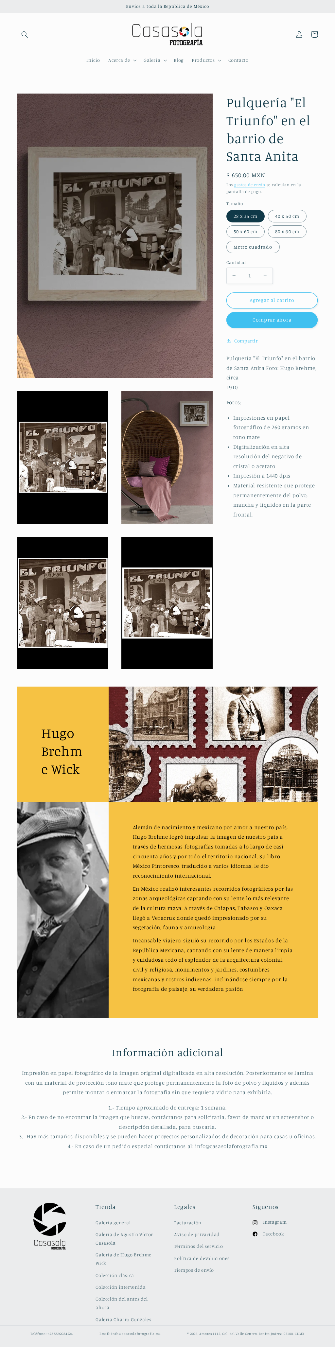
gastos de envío (249, 184)
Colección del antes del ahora (122, 1303)
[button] (24, 34)
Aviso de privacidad (197, 1234)
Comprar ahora (272, 320)
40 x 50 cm (287, 216)
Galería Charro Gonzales (123, 1319)
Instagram (275, 1222)
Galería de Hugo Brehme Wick (123, 1259)
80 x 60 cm (287, 231)
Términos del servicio (198, 1246)
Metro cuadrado (253, 247)
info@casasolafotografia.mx (136, 1334)
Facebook (273, 1233)
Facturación (188, 1222)
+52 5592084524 (60, 1334)
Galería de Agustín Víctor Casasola (124, 1239)
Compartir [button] (246, 340)
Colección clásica (115, 1275)
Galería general (113, 1222)
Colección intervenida (121, 1287)
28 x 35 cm (246, 216)
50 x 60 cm (246, 231)
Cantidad (236, 262)
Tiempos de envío (194, 1270)
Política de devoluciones (202, 1258)
